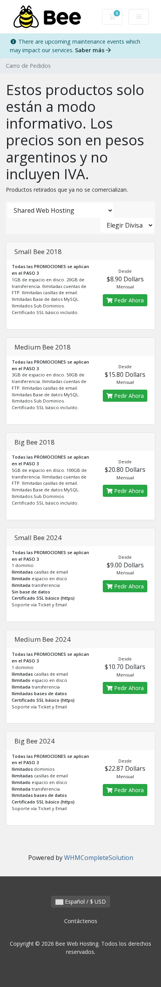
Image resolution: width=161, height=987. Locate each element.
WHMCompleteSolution (98, 857)
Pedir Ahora (128, 300)
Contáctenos (80, 921)
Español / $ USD (84, 901)
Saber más (90, 50)
